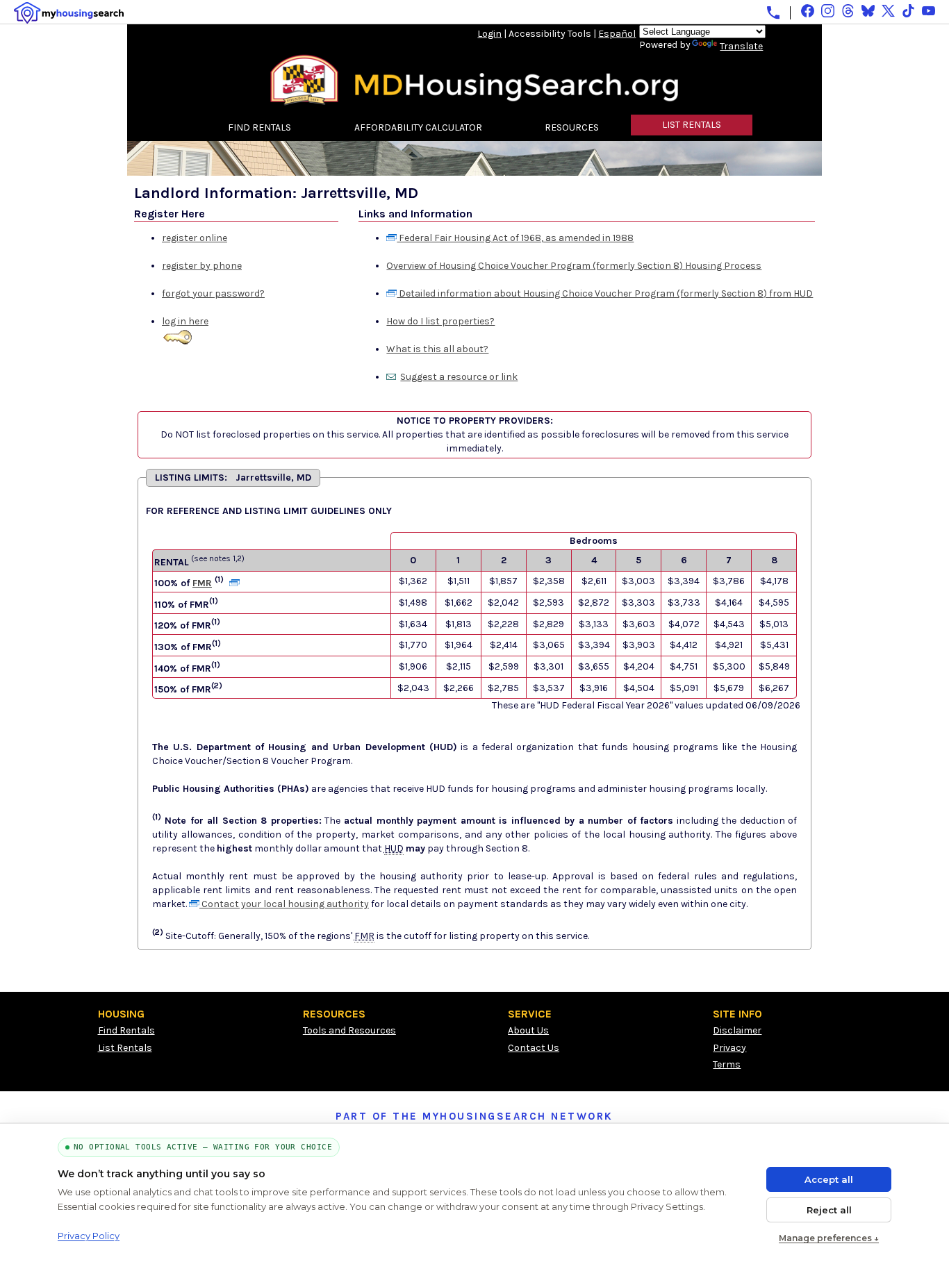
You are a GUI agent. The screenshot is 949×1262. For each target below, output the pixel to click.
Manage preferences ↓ (829, 1238)
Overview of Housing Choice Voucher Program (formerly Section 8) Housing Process (573, 266)
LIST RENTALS (691, 125)
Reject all (829, 1209)
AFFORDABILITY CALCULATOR (418, 127)
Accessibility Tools (550, 34)
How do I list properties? (440, 321)
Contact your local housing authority (284, 904)
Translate (741, 46)
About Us (528, 1030)
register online (194, 238)
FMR (202, 583)
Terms (727, 1064)
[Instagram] (827, 10)
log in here (185, 321)
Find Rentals (126, 1030)
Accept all (828, 1179)
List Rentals (125, 1048)
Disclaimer (737, 1030)
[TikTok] (908, 10)
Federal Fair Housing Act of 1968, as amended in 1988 (515, 238)
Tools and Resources (349, 1030)
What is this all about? (437, 349)
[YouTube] (928, 10)
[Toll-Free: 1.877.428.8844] (773, 12)
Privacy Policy (88, 1235)
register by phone (202, 266)
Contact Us (533, 1048)
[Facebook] (807, 10)
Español (617, 34)
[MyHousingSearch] (69, 13)
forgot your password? (213, 293)
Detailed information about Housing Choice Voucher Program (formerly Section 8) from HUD (605, 293)
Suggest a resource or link (459, 377)
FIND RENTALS (259, 127)
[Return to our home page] (474, 100)
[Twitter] (888, 10)
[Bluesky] (868, 10)
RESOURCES (572, 127)
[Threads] (848, 10)
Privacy (729, 1048)
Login (489, 34)
